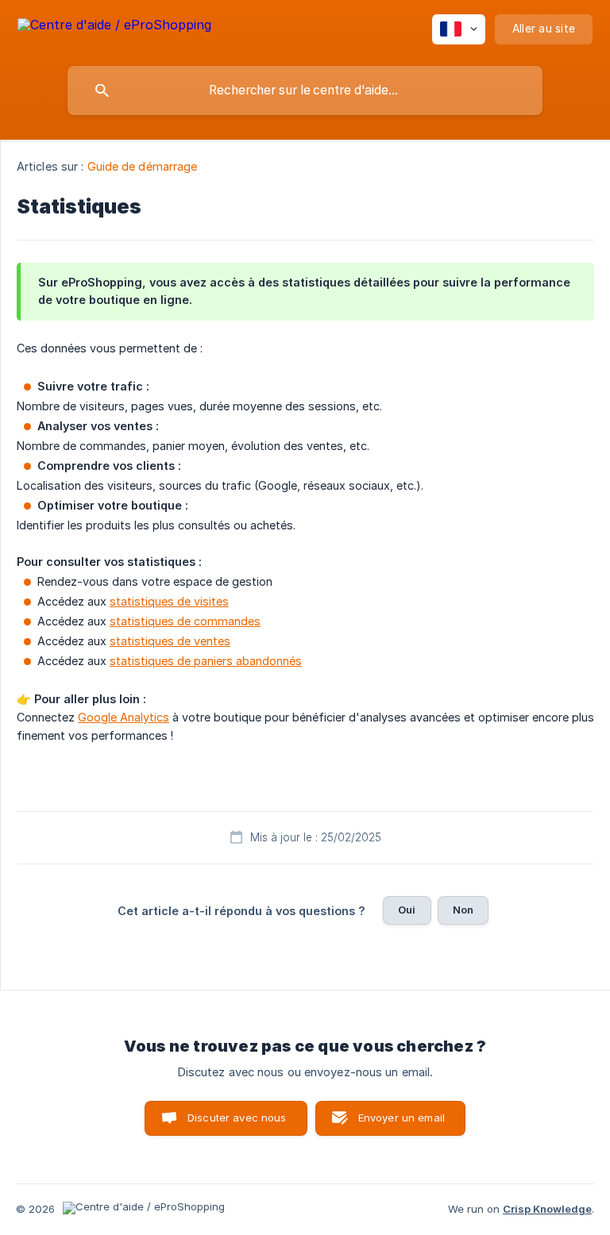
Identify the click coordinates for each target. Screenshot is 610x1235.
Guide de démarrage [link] (142, 166)
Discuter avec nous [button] (237, 1117)
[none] (114, 27)
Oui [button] (406, 909)
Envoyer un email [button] (401, 1117)
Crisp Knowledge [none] (547, 1208)
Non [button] (463, 909)
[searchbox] (305, 90)
